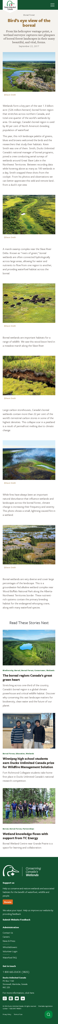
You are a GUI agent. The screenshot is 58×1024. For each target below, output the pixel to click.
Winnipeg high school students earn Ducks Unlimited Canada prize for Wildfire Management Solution (28, 762)
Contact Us (8, 932)
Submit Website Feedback (16, 919)
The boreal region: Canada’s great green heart (27, 677)
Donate (7, 901)
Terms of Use (18, 1014)
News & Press (9, 941)
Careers (6, 936)
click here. (30, 992)
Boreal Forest (29, 14)
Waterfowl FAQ (10, 957)
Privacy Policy (7, 1014)
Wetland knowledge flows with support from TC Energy (25, 835)
